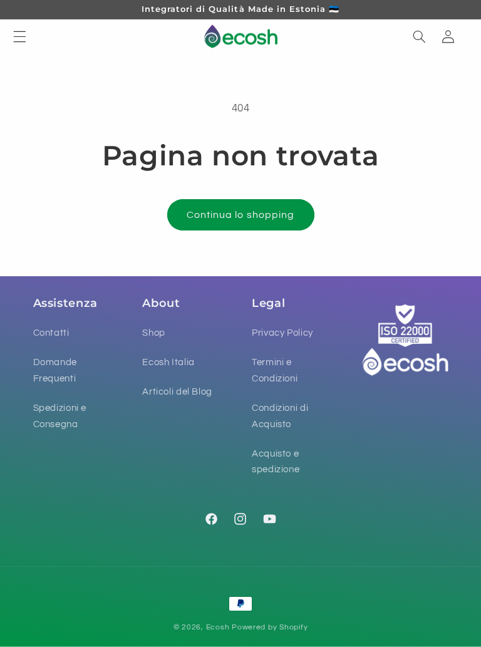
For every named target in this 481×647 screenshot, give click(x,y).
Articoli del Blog (177, 391)
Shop (153, 333)
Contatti (51, 333)
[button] (19, 36)
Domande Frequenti (55, 370)
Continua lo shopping (240, 215)
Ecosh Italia (168, 362)
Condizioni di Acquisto (280, 416)
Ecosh (218, 627)
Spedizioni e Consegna (60, 416)
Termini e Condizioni (274, 370)
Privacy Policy (282, 333)
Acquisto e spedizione (275, 462)
